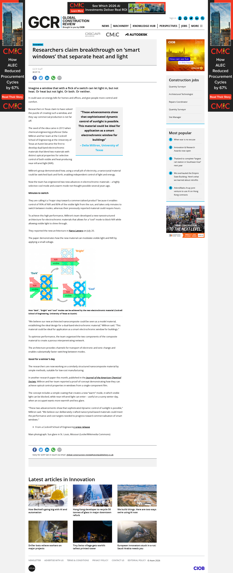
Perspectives (168, 26)
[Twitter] (191, 18)
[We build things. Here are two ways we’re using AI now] (137, 496)
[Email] (186, 18)
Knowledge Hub (144, 26)
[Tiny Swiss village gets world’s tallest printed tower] (92, 532)
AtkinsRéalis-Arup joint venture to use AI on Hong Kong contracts (186, 191)
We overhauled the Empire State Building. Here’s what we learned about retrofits (186, 176)
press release (82, 427)
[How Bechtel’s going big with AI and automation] (48, 496)
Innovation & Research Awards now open (184, 149)
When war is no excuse (184, 139)
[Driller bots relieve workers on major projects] (48, 532)
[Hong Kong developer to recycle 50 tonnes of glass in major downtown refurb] (92, 496)
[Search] (203, 18)
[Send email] (59, 78)
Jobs (184, 26)
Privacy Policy (100, 560)
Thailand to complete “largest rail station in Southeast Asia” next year (187, 162)
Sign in (172, 18)
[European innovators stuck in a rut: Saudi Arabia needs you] (137, 532)
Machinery (121, 26)
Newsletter (34, 560)
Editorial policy (137, 560)
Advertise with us (54, 560)
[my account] (180, 18)
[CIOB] (160, 568)
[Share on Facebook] (34, 78)
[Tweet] (41, 78)
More (195, 26)
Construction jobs (184, 80)
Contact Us (118, 560)
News (105, 26)
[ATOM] (72, 568)
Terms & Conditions (78, 560)
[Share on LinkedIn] (47, 78)
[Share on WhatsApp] (53, 78)
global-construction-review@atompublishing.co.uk (90, 455)
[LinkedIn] (197, 18)
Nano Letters (76, 230)
